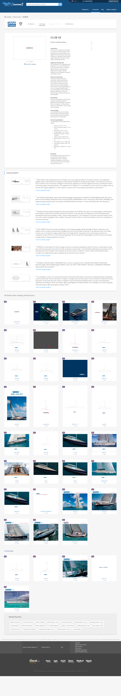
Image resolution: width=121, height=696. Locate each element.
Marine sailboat (40, 622)
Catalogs (95, 9)
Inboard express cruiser (80, 622)
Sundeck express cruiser (53, 622)
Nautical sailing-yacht (40, 625)
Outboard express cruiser (83, 625)
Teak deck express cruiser (63, 629)
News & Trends (111, 9)
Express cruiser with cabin (68, 625)
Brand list (77, 643)
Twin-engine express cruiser (96, 622)
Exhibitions (69, 24)
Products (85, 9)
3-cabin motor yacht (15, 629)
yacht (56, 51)
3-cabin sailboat (77, 629)
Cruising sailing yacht (53, 625)
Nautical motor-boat (15, 622)
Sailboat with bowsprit (26, 625)
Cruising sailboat (14, 625)
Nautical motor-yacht (28, 622)
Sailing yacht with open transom (46, 629)
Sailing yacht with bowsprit (29, 629)
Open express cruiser (98, 625)
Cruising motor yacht (67, 622)
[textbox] (42, 4)
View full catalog (31, 64)
